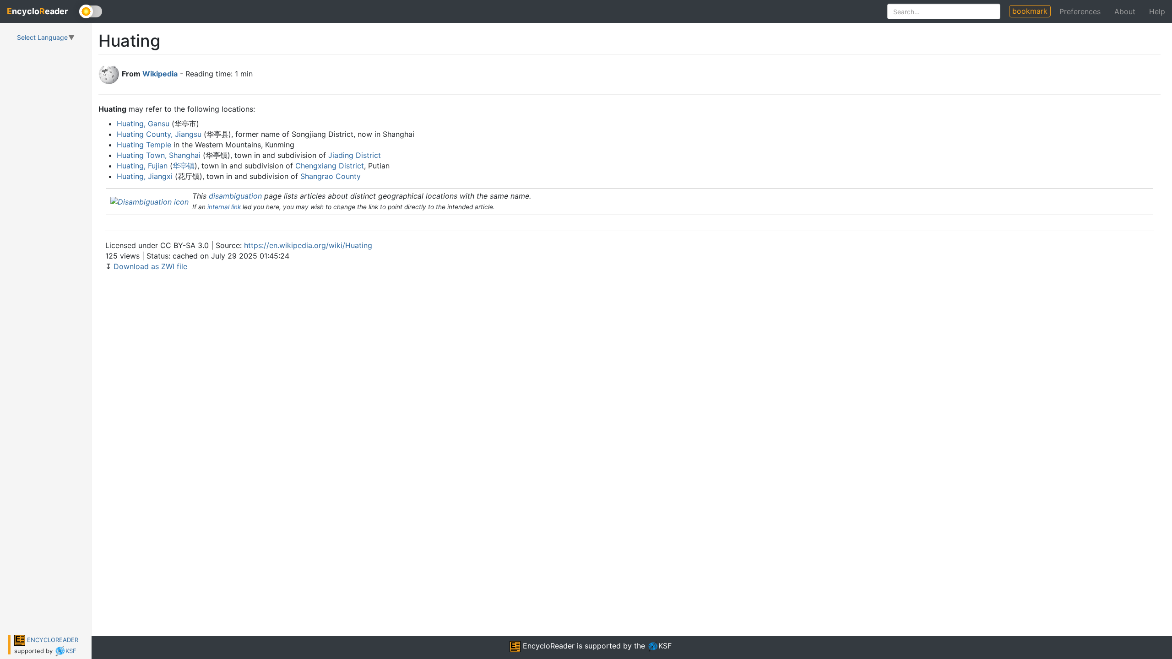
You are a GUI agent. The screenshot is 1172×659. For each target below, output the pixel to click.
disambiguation (235, 195)
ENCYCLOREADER (51, 639)
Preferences (1080, 11)
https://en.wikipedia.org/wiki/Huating (308, 245)
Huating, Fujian (142, 165)
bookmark (1029, 11)
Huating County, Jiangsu (159, 134)
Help (1157, 11)
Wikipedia (160, 73)
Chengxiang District (329, 165)
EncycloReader (548, 645)
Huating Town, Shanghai (159, 155)
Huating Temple (144, 144)
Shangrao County (330, 176)
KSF (70, 650)
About (1124, 11)
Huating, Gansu (143, 123)
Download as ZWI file (150, 266)
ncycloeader (37, 11)
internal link (224, 207)
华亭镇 (184, 165)
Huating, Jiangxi (145, 176)
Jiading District (354, 155)
